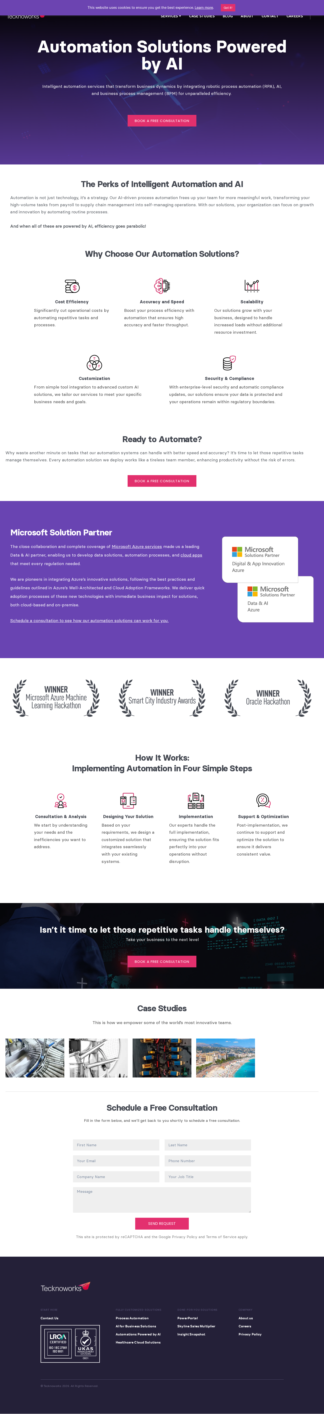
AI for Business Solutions (136, 1326)
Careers (295, 16)
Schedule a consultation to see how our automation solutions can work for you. (89, 620)
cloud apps (191, 555)
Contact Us (49, 1318)
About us (246, 1318)
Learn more (204, 7)
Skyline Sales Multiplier (196, 1326)
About (247, 16)
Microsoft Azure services (137, 546)
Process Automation (132, 1318)
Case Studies (202, 16)
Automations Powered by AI (138, 1334)
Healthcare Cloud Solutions (138, 1342)
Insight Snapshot (191, 1334)
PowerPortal (187, 1318)
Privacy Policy (184, 1236)
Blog (228, 16)
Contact (270, 16)
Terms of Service (221, 1236)
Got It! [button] (228, 7)
